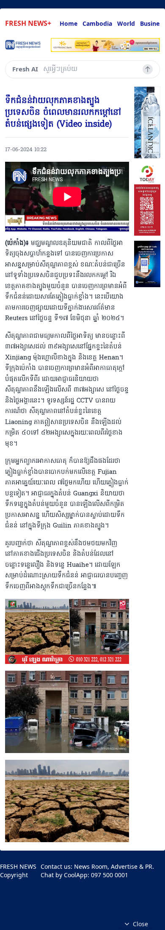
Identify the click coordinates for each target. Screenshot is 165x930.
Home (68, 23)
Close (140, 924)
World (126, 23)
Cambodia (97, 23)
